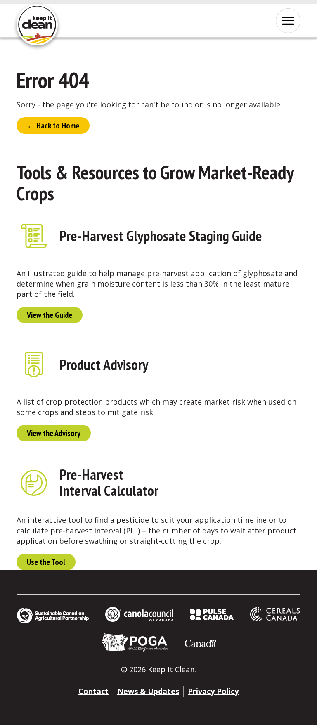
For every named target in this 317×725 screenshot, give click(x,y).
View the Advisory (53, 433)
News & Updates (148, 691)
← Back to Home (53, 125)
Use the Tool (46, 562)
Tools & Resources (78, 172)
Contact (93, 691)
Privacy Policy (213, 691)
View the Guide (49, 315)
